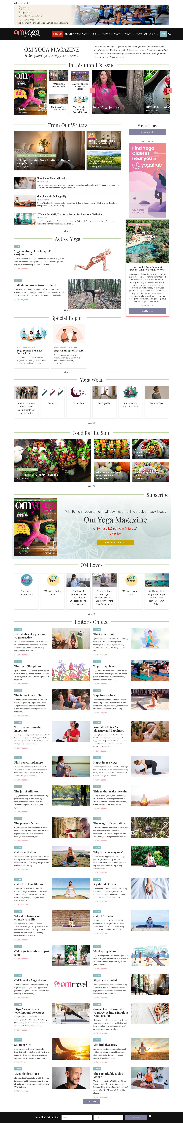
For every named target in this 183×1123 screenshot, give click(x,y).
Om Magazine (22, 269)
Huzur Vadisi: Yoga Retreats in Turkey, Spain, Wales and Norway (147, 268)
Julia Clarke (21, 1062)
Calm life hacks (103, 916)
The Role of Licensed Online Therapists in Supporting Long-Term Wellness (78, 597)
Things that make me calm (110, 791)
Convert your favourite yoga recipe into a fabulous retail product (110, 1012)
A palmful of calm (104, 884)
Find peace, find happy (28, 762)
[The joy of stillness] (71, 795)
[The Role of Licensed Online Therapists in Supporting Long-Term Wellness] (78, 580)
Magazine (26, 347)
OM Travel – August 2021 (30, 980)
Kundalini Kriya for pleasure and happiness (108, 728)
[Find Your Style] (157, 392)
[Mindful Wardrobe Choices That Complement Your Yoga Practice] (26, 392)
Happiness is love (104, 695)
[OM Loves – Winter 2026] (131, 580)
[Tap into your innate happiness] (71, 731)
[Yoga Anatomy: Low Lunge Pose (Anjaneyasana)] (94, 259)
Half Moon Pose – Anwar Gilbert (35, 285)
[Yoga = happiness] (150, 670)
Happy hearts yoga (105, 762)
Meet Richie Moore (26, 1073)
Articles (18, 280)
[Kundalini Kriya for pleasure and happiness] (150, 731)
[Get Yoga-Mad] (104, 392)
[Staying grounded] (150, 984)
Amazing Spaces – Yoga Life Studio (80, 86)
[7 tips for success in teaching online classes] (71, 1013)
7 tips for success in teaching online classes (29, 1010)
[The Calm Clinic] (150, 638)
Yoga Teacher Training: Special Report (80, 109)
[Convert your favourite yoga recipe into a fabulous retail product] (150, 1013)
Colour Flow (78, 403)
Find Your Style (156, 403)
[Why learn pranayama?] (150, 856)
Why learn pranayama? (108, 852)
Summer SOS (22, 1045)
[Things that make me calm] (150, 795)
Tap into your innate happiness (27, 728)
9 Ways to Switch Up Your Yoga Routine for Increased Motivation (70, 214)
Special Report (35, 347)
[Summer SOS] (71, 1048)
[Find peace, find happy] (71, 766)
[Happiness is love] (150, 699)
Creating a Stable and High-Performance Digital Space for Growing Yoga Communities (104, 597)
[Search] (169, 34)
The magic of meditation (109, 823)
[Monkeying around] (150, 955)
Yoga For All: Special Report (68, 350)
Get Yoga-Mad (104, 403)
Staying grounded (105, 980)
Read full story (147, 311)
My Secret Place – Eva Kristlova (59, 108)
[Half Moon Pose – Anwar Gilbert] (94, 293)
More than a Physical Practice (52, 178)
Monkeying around (105, 951)
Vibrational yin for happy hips (52, 196)
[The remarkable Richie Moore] (150, 1077)
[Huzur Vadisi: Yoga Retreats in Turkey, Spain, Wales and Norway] (147, 241)
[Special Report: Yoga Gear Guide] (131, 392)
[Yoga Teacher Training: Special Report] (79, 99)
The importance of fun (28, 695)
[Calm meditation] (71, 856)
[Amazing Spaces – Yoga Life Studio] (79, 75)
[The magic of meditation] (150, 827)
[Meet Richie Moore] (71, 1077)
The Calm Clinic (103, 634)
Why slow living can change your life (27, 917)
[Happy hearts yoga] (150, 766)
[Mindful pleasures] (150, 1048)
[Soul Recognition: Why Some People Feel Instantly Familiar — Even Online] (157, 580)
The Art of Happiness (27, 666)
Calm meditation (25, 852)
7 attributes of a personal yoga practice (30, 635)
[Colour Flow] (78, 392)
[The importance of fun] (71, 699)
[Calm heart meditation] (71, 888)
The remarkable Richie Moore (108, 1075)
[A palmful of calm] (150, 888)
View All (67, 231)
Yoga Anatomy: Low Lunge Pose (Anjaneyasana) (34, 252)
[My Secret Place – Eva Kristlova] (58, 99)
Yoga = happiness (104, 666)
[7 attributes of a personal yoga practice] (71, 638)
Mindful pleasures (105, 1045)
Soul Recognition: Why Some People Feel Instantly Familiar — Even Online (156, 597)
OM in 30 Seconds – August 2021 (31, 952)
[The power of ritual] (71, 827)
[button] (147, 132)
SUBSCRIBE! (136, 1117)
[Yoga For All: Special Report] (68, 333)
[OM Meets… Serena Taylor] (58, 75)
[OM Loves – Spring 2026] (52, 580)
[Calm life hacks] (150, 920)
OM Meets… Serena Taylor (59, 85)
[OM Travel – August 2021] (71, 984)
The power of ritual (26, 823)
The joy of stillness (26, 791)
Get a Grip (52, 403)
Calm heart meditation (29, 884)
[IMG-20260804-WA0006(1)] (91, 14)
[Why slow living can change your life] (71, 920)
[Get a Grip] (52, 392)
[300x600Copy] (147, 180)
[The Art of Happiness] (71, 670)
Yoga (17, 246)
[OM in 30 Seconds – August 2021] (71, 955)
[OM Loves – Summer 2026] (26, 580)
